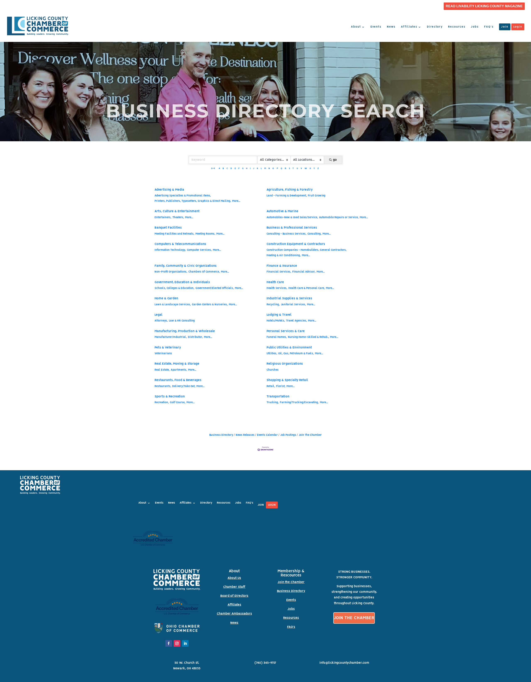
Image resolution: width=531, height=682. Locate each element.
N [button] (269, 168)
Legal (158, 315)
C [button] (227, 168)
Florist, (280, 386)
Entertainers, (163, 217)
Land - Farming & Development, (287, 195)
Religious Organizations (285, 363)
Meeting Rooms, (205, 234)
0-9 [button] (213, 168)
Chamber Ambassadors (234, 613)
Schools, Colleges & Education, (174, 288)
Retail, (271, 386)
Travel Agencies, (296, 320)
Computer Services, (199, 250)
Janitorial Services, (293, 304)
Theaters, (178, 217)
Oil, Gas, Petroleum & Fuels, (296, 353)
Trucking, (273, 402)
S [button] (289, 168)
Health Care (275, 282)
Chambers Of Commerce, (204, 271)
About (356, 27)
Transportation (278, 396)
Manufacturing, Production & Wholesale (185, 331)
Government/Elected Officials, (214, 288)
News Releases (245, 435)
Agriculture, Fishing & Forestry (290, 189)
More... (236, 201)
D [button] (231, 168)
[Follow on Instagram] (177, 643)
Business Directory (221, 435)
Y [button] (314, 168)
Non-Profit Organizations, (171, 271)
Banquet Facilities (168, 227)
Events (375, 27)
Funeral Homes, (277, 337)
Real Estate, (162, 370)
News (391, 27)
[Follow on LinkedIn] (185, 643)
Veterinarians (163, 353)
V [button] (301, 168)
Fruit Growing (316, 195)
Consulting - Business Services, (286, 234)
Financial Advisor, (303, 271)
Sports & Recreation (170, 396)
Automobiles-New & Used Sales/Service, (292, 217)
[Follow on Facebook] (168, 643)
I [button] (250, 168)
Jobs (475, 27)
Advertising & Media (169, 189)
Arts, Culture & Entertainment (177, 211)
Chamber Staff (234, 587)
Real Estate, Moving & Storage (177, 363)
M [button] (265, 168)
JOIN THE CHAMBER (354, 618)
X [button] (310, 168)
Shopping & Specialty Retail (287, 380)
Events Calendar (267, 435)
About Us (234, 578)
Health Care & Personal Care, (306, 288)
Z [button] (318, 168)
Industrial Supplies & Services (289, 298)
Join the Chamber (291, 582)
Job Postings (288, 435)
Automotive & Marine (282, 211)
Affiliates (409, 27)
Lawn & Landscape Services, (173, 304)
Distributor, (195, 337)
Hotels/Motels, (276, 320)
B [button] (223, 168)
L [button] (261, 168)
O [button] (273, 168)
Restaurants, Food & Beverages (178, 380)
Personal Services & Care (286, 331)
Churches (273, 370)
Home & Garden (166, 298)
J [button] (253, 168)
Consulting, (314, 234)
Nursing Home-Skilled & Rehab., (308, 337)
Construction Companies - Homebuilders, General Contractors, (307, 250)
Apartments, (179, 370)
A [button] (219, 168)
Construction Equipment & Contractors (296, 244)
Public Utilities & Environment (289, 347)
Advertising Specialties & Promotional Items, (183, 195)
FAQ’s (489, 27)
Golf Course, (177, 402)
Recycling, (273, 304)
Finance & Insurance (282, 266)
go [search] (335, 160)
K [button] (257, 168)
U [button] (297, 168)
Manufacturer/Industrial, (171, 337)
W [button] (305, 168)
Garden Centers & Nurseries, (210, 304)
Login (517, 27)
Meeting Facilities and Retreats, (174, 234)
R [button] (285, 168)
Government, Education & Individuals (182, 282)
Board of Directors (234, 596)
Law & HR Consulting (182, 320)
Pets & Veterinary (168, 347)
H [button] (246, 168)
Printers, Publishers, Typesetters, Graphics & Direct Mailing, (193, 201)
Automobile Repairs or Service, (339, 217)
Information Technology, (170, 250)
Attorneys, (161, 320)
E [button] (235, 168)
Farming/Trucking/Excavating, (299, 402)
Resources (456, 27)
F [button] (239, 168)
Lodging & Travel (279, 315)
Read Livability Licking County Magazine (484, 6)
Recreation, (162, 402)
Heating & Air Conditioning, (284, 255)
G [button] (243, 168)
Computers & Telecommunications (180, 244)
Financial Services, (279, 271)
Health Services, (277, 288)
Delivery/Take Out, (183, 386)
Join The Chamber (310, 435)
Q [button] (281, 168)
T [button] (293, 168)
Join (504, 27)
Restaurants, (163, 386)
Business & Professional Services (292, 227)
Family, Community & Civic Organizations (186, 266)
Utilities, (272, 353)
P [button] (277, 168)
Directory (435, 27)
